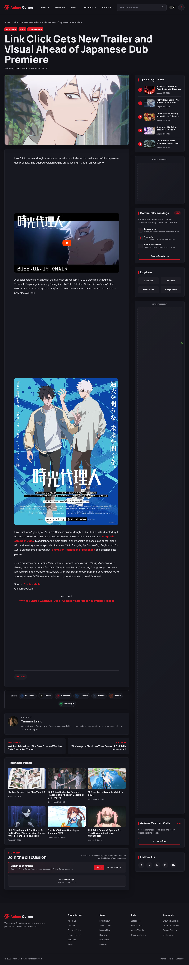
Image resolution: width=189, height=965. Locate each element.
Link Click (20, 677)
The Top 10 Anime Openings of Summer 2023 (64, 831)
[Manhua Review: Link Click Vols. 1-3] (27, 778)
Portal (163, 959)
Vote (179, 823)
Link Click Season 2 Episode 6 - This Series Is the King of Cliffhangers (104, 833)
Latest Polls (136, 921)
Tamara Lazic (21, 68)
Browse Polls (137, 925)
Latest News (105, 921)
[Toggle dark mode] (172, 7)
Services (72, 939)
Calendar (107, 7)
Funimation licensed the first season (73, 549)
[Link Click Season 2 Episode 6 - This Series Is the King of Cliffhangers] (107, 816)
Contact (71, 925)
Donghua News (35, 29)
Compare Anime (138, 935)
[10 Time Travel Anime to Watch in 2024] (107, 778)
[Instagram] (157, 865)
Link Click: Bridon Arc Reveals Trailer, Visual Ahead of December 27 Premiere (66, 795)
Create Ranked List (171, 925)
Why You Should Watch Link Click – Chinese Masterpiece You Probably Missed (67, 600)
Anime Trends (137, 930)
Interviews (104, 939)
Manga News (171, 289)
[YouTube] (165, 865)
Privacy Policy (74, 935)
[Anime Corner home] (18, 7)
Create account (114, 867)
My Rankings (168, 935)
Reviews (103, 935)
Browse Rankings (171, 921)
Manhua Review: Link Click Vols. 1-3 (26, 792)
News (22, 29)
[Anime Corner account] (181, 7)
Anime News (11, 29)
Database (60, 7)
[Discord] (173, 865)
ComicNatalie (32, 584)
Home (7, 22)
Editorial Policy (74, 930)
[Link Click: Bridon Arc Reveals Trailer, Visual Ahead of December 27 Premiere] (67, 778)
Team (70, 944)
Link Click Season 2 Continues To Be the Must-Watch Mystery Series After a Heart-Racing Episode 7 (26, 833)
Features (103, 944)
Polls (73, 7)
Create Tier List (170, 930)
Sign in (99, 867)
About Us (72, 921)
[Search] (162, 7)
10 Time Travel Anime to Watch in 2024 (105, 793)
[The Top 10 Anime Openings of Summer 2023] (67, 816)
